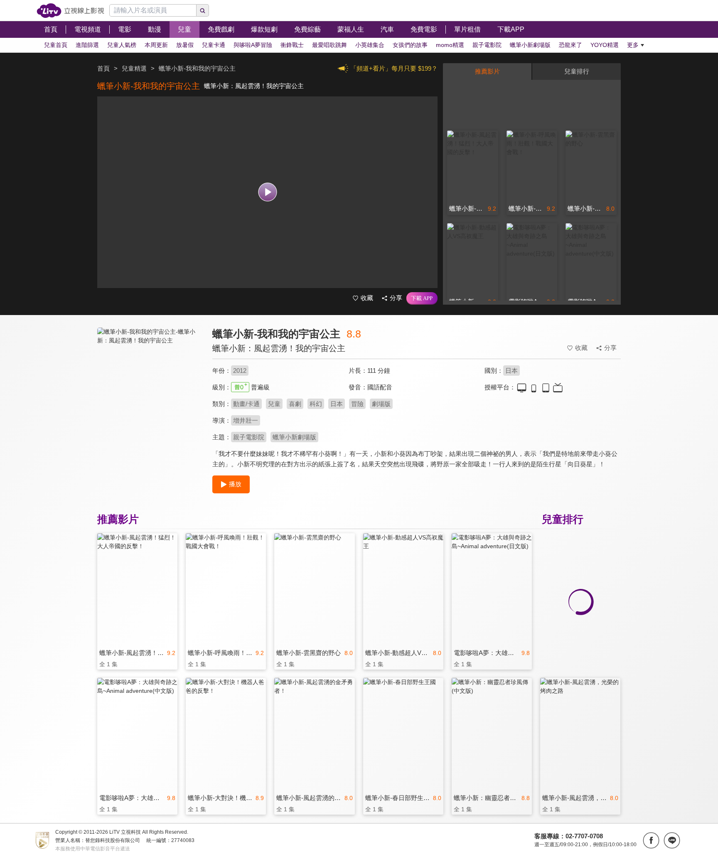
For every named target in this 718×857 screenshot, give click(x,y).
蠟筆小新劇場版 (294, 437)
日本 (511, 370)
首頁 (103, 68)
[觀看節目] (267, 192)
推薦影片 (487, 71)
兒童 (274, 403)
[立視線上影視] (70, 10)
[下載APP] (422, 298)
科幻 (316, 403)
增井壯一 (245, 420)
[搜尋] (203, 10)
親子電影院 (248, 437)
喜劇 (295, 403)
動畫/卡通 (246, 403)
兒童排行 (576, 71)
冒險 (357, 403)
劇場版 (381, 403)
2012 (239, 370)
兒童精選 (134, 68)
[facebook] (651, 840)
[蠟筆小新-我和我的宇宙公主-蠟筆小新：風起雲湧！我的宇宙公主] (149, 402)
